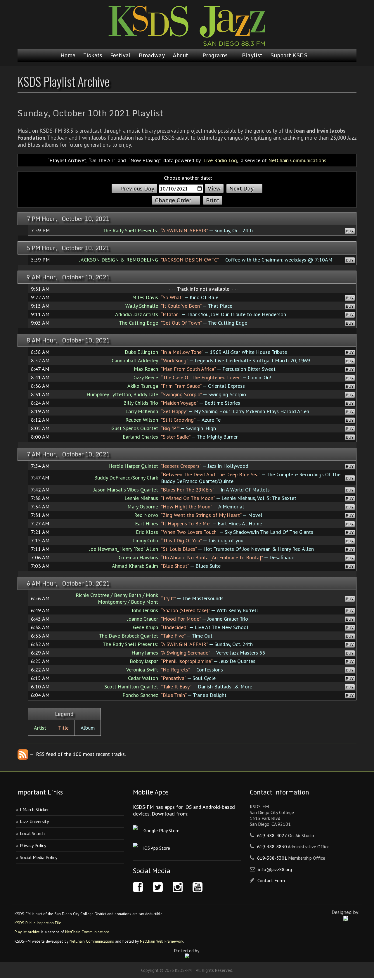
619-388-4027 (272, 835)
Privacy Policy (33, 845)
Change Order (173, 200)
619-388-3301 (272, 858)
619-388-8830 (272, 846)
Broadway (152, 55)
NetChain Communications (297, 160)
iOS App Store (156, 848)
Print (212, 200)
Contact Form (271, 880)
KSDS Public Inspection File (38, 922)
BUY (350, 231)
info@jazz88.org (275, 869)
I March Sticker (34, 809)
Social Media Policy (38, 857)
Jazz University (34, 821)
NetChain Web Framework (161, 941)
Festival (120, 55)
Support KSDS (288, 55)
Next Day (241, 188)
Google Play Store (161, 830)
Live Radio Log (220, 160)
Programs (215, 55)
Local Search (32, 833)
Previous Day (137, 188)
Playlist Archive (27, 931)
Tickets (92, 55)
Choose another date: (188, 177)
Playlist (252, 55)
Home (67, 55)
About (180, 55)
